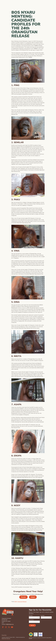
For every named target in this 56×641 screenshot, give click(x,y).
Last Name (43, 615)
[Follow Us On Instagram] (6, 627)
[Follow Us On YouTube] (12, 627)
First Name (31, 615)
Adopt (33, 597)
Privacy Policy (4, 635)
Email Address (31, 619)
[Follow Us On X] (9, 627)
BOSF (15, 601)
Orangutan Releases (22, 601)
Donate (23, 597)
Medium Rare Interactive (6, 638)
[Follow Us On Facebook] (3, 627)
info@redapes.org (10, 624)
